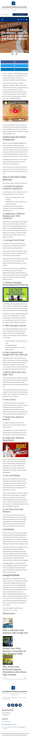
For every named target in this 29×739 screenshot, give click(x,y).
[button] (2, 19)
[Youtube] (27, 19)
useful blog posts (12, 345)
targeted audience (16, 98)
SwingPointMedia (8, 563)
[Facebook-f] (18, 19)
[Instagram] (24, 19)
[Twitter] (21, 19)
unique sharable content (11, 329)
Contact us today (20, 567)
